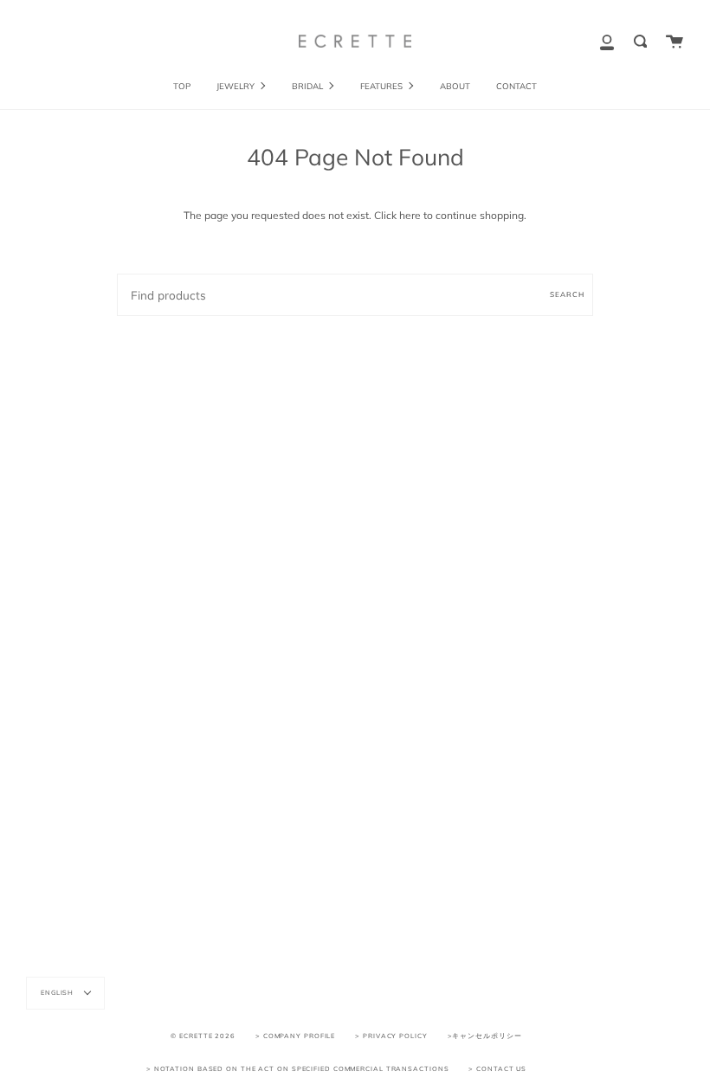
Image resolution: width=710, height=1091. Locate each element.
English (58, 992)
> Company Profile (295, 1035)
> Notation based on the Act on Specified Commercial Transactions (297, 1068)
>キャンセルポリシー (485, 1035)
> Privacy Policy (391, 1035)
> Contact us (497, 1068)
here (410, 215)
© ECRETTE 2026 (203, 1035)
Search (567, 294)
